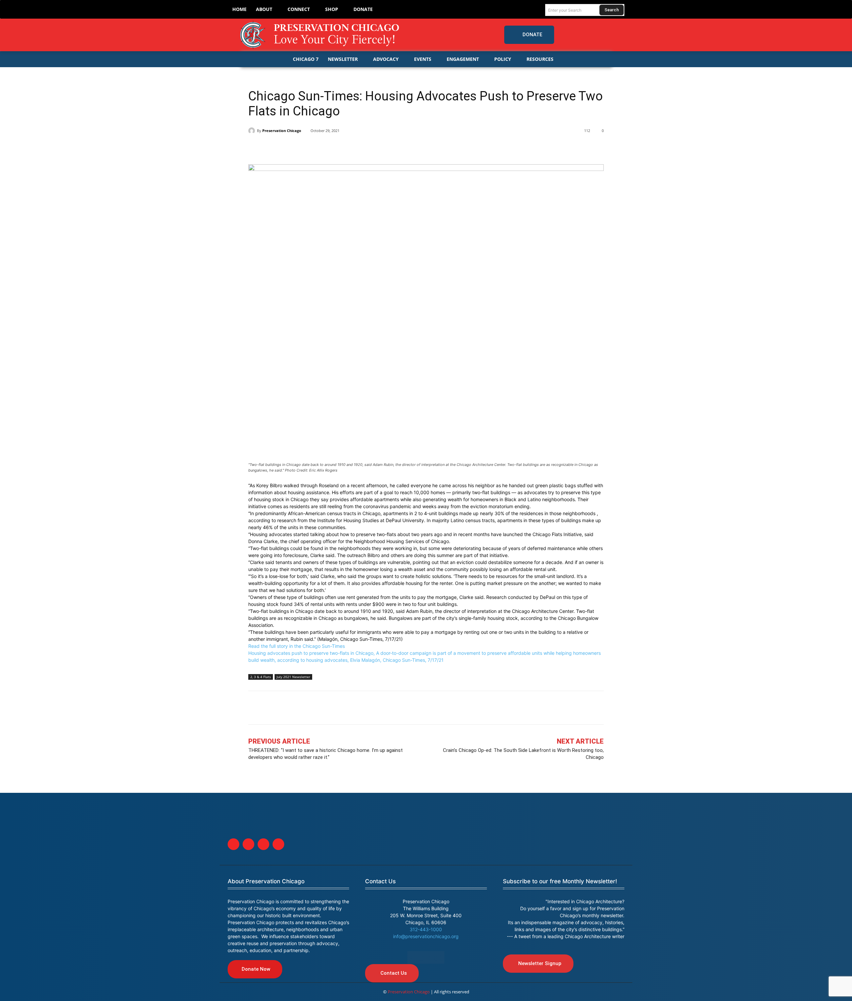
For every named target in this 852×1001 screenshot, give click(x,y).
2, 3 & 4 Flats (260, 676)
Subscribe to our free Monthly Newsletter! (560, 881)
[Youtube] (278, 844)
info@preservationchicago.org (426, 936)
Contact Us (380, 881)
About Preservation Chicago (266, 881)
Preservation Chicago (281, 130)
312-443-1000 (426, 929)
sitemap (425, 957)
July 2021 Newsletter (293, 676)
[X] (270, 147)
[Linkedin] (285, 147)
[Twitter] (592, 35)
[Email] (331, 147)
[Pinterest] (301, 147)
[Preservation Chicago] (321, 35)
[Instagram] (605, 35)
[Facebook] (578, 35)
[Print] (346, 147)
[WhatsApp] (316, 147)
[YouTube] (619, 35)
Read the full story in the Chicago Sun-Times (296, 646)
